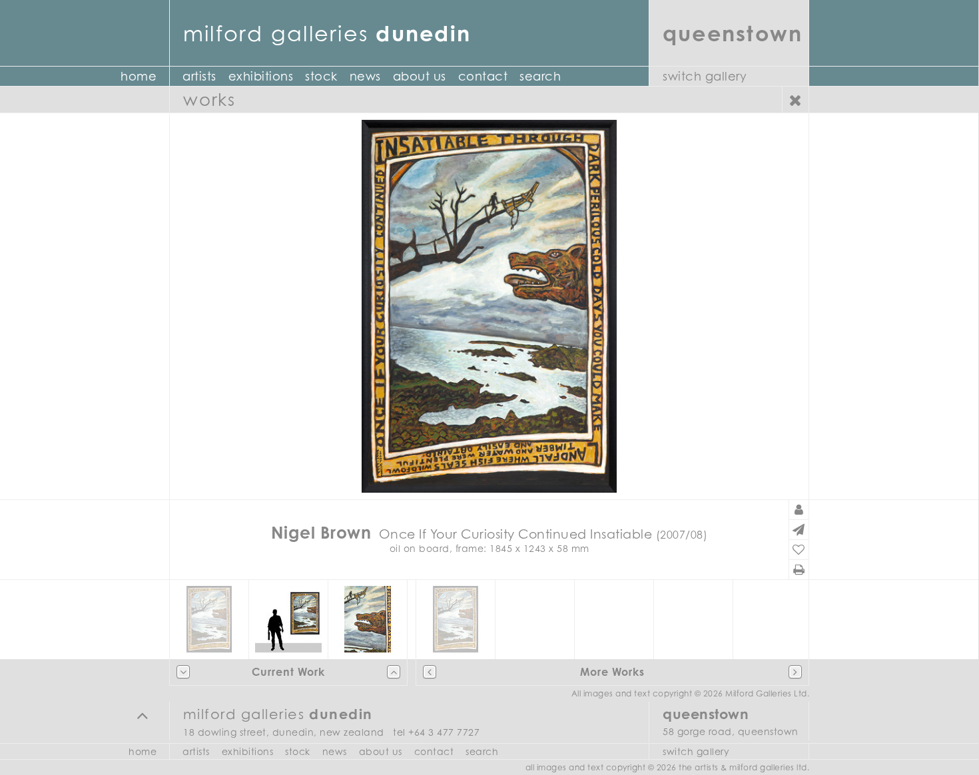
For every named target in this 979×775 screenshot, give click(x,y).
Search (540, 76)
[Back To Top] (142, 715)
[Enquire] (799, 529)
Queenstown (733, 33)
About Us (419, 76)
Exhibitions (261, 76)
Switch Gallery (705, 76)
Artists (199, 76)
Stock (321, 76)
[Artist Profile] (799, 509)
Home (139, 76)
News (365, 76)
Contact (483, 76)
